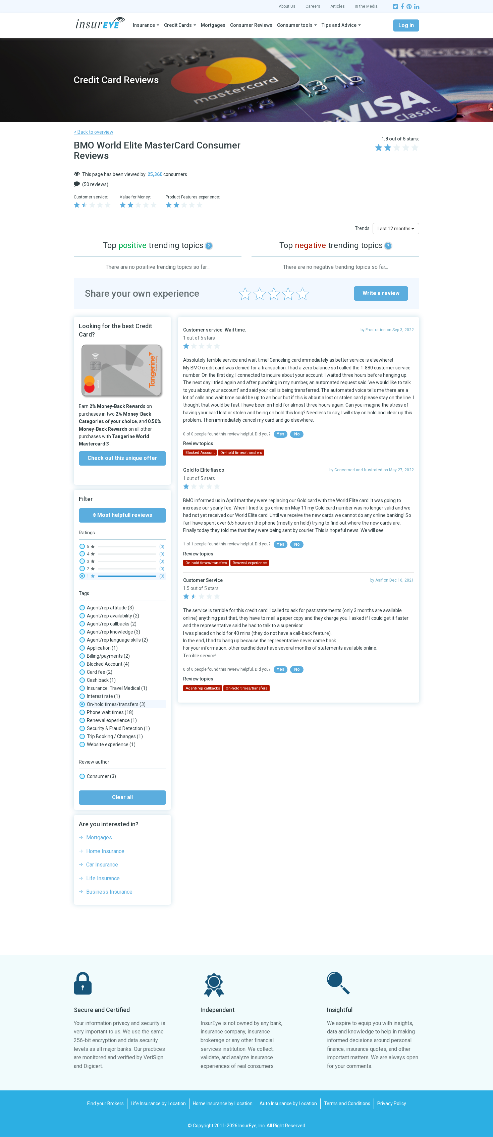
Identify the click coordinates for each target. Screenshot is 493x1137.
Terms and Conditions (347, 1103)
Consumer (101, 776)
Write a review (381, 293)
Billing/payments (108, 656)
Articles (337, 6)
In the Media (366, 6)
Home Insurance (105, 851)
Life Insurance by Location (158, 1103)
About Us (287, 6)
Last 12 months (395, 228)
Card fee (99, 672)
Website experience (111, 744)
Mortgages (213, 25)
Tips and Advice (339, 25)
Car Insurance (102, 864)
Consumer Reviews (251, 25)
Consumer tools (295, 25)
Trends (362, 228)
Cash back (101, 680)
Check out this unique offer (122, 458)
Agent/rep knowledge (113, 632)
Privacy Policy (391, 1103)
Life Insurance (103, 878)
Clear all (122, 797)
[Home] (100, 23)
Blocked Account (108, 664)
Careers (313, 6)
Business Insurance (109, 892)
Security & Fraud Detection (118, 728)
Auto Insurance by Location (288, 1103)
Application (102, 648)
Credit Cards (178, 25)
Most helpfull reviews (124, 515)
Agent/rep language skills (117, 640)
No (297, 434)
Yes (280, 434)
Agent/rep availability (113, 615)
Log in (406, 25)
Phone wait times (110, 712)
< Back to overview (93, 132)
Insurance (144, 25)
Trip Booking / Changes (115, 736)
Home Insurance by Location (223, 1103)
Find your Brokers (105, 1103)
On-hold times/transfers (116, 704)
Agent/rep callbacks (111, 623)
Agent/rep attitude (110, 607)
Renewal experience (112, 720)
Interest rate (103, 696)
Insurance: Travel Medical (117, 688)
